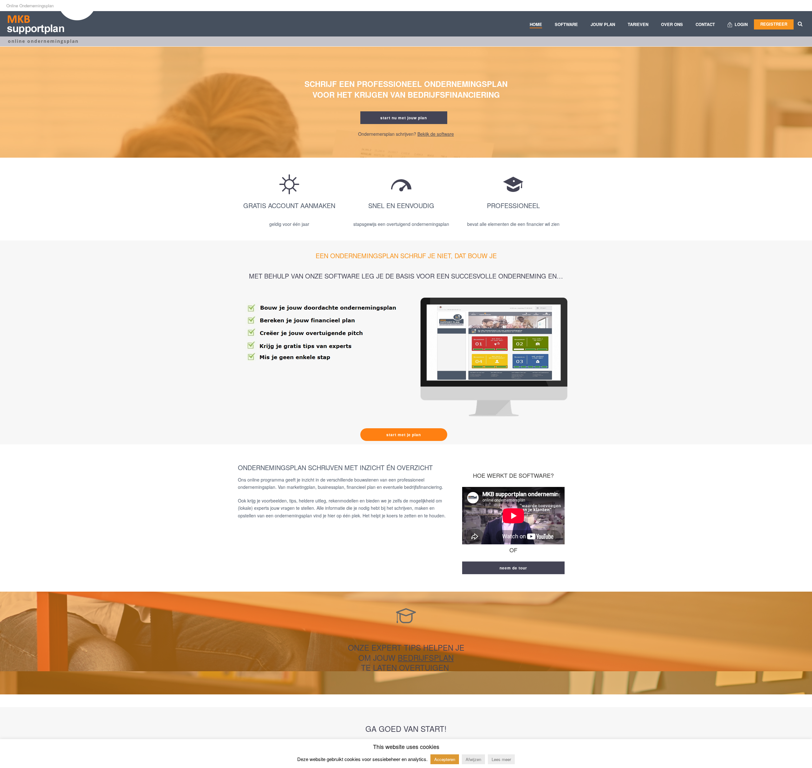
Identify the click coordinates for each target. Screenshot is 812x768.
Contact (705, 24)
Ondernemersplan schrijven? (406, 134)
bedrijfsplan (426, 657)
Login (741, 24)
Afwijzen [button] (473, 759)
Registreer (773, 24)
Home (536, 24)
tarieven (638, 24)
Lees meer (501, 759)
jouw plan (603, 24)
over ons (672, 24)
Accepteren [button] (444, 759)
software (566, 24)
